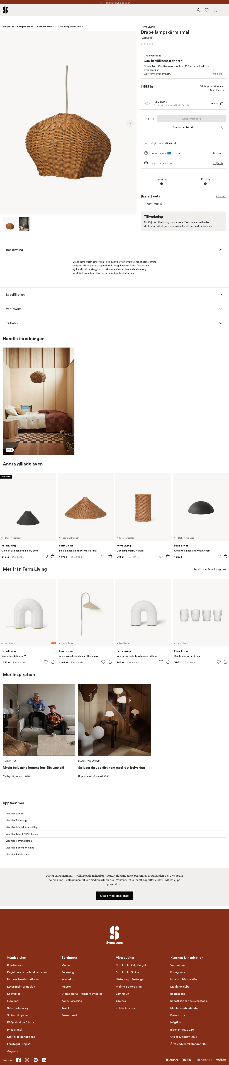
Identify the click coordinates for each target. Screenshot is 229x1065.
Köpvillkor (13, 993)
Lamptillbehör (26, 26)
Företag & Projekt (18, 1044)
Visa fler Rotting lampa (19, 841)
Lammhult (122, 993)
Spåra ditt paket (18, 1015)
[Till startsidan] (5, 10)
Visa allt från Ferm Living (207, 569)
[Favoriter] (207, 10)
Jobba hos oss (125, 1008)
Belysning (8, 26)
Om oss (121, 1001)
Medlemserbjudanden (184, 1008)
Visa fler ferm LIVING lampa (22, 834)
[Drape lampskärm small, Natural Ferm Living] (68, 122)
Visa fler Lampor (15, 813)
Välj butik (218, 163)
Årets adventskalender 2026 (189, 1044)
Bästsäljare (177, 993)
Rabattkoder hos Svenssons (188, 1001)
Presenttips (177, 1015)
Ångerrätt (14, 1051)
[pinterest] (35, 1060)
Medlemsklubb (179, 986)
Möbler (66, 965)
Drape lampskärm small (70, 26)
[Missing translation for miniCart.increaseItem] (153, 118)
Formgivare (177, 972)
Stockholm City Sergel (131, 965)
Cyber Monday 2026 (184, 1036)
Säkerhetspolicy (17, 1008)
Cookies (12, 1001)
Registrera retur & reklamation (27, 972)
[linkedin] (44, 1060)
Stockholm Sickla (127, 972)
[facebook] (18, 1060)
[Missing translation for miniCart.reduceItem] (143, 118)
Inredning (68, 979)
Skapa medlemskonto (114, 895)
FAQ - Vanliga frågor (20, 1022)
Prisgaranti (14, 1029)
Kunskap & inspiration (184, 979)
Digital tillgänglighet (21, 1036)
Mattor (66, 986)
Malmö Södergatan (129, 986)
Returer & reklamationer (23, 979)
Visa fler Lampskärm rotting (22, 827)
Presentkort (69, 1015)
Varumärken (178, 965)
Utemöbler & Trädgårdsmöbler (82, 993)
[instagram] (27, 1060)
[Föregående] (6, 123)
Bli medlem (217, 71)
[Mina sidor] (198, 10)
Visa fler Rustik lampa (18, 854)
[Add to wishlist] (46, 556)
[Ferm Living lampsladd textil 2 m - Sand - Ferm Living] (146, 103)
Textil (65, 1008)
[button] (147, 44)
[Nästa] (130, 123)
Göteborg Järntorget (130, 979)
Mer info (218, 153)
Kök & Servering (72, 1001)
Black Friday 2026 (182, 1029)
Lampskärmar (45, 26)
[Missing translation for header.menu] (224, 10)
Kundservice (15, 965)
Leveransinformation (21, 986)
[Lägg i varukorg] (52, 556)
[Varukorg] (215, 10)
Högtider (176, 1022)
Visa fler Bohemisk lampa (20, 847)
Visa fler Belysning (16, 820)
